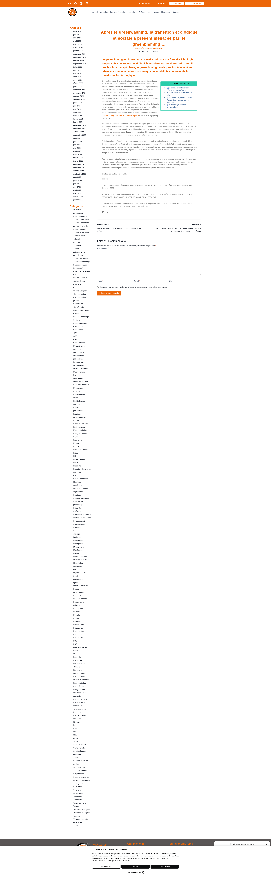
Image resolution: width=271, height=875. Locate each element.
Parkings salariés (80, 599)
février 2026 (78, 48)
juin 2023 (76, 145)
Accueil (95, 12)
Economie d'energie (81, 385)
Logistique (77, 537)
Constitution (78, 326)
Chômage (77, 284)
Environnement (157, 48)
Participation (78, 608)
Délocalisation (78, 346)
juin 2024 (76, 106)
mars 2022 (77, 193)
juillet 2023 (77, 142)
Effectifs (76, 391)
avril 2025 (77, 77)
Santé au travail (79, 745)
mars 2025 (77, 80)
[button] (267, 844)
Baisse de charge (80, 265)
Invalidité (76, 527)
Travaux (76, 816)
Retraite (76, 722)
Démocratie (77, 349)
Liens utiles (165, 12)
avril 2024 (77, 112)
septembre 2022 (79, 174)
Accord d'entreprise (81, 220)
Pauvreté (76, 612)
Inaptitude (77, 495)
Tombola (76, 806)
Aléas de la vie (79, 252)
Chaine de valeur (80, 278)
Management (78, 544)
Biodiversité (78, 268)
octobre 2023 (78, 132)
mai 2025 (77, 73)
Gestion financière (80, 479)
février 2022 (78, 197)
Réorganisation (79, 690)
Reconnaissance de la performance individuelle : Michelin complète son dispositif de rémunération (178, 228)
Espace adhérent (176, 3)
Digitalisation (78, 365)
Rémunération (78, 686)
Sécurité (76, 758)
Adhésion (77, 246)
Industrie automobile (81, 498)
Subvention (77, 787)
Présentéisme (78, 625)
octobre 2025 (78, 61)
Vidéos (156, 12)
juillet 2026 (77, 31)
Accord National (79, 229)
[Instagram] (81, 3)
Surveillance (78, 793)
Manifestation (78, 550)
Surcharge (77, 790)
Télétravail (77, 796)
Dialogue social (79, 362)
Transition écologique (81, 809)
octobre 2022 (78, 171)
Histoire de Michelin (81, 489)
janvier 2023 (78, 161)
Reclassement (79, 677)
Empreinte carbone (80, 424)
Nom (100, 281)
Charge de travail (80, 281)
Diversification (79, 372)
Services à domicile (81, 771)
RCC (75, 654)
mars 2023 (77, 155)
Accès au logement (80, 216)
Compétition (78, 304)
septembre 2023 (79, 135)
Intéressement (79, 521)
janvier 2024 (78, 122)
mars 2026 (77, 44)
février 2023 (78, 158)
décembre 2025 (79, 54)
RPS (75, 728)
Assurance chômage (81, 262)
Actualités (104, 12)
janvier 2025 (78, 86)
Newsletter (161, 3)
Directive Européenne (81, 369)
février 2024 (78, 119)
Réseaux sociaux (80, 699)
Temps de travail (79, 803)
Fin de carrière (79, 459)
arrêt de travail (79, 255)
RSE (75, 735)
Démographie (78, 352)
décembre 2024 (79, 90)
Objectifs (76, 570)
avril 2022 (77, 190)
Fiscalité (76, 463)
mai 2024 (77, 109)
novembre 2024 (79, 93)
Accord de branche (80, 226)
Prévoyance (78, 628)
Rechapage (77, 660)
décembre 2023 (79, 125)
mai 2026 (77, 38)
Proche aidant (78, 631)
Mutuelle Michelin (80, 560)
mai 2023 (77, 148)
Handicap (77, 482)
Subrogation (78, 784)
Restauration (78, 712)
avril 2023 (77, 151)
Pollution (76, 621)
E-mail (137, 281)
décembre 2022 (79, 164)
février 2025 (78, 83)
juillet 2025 (77, 67)
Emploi (76, 421)
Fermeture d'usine (80, 450)
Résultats (77, 719)
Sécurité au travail (80, 761)
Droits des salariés (80, 382)
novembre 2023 (79, 129)
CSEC (75, 339)
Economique (78, 388)
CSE (75, 336)
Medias (76, 553)
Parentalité (77, 596)
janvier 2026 (78, 51)
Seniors (76, 764)
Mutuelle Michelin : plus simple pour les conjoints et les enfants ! (119, 228)
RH (74, 725)
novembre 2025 (79, 57)
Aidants (76, 249)
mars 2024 (77, 116)
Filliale (75, 456)
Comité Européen (80, 291)
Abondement (78, 213)
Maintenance (78, 540)
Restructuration (79, 715)
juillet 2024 (77, 103)
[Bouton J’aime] (102, 212)
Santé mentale (79, 748)
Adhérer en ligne (144, 3)
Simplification (78, 774)
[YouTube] (69, 3)
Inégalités (77, 508)
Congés (76, 314)
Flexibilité (77, 466)
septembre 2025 (79, 64)
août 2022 (77, 177)
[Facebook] (75, 3)
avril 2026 (77, 41)
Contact (175, 12)
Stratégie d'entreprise (81, 780)
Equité (75, 437)
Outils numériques (80, 586)
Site (170, 281)
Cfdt (75, 275)
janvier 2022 (78, 200)
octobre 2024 (78, 96)
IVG (74, 531)
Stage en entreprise (81, 777)
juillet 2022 (77, 180)
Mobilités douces (80, 557)
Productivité (78, 638)
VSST (75, 826)
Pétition (76, 618)
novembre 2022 (79, 167)
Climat (147, 48)
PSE (75, 641)
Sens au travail (79, 767)
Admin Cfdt (145, 52)
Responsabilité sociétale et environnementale (80, 705)
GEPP (75, 476)
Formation (77, 472)
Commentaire (103, 248)
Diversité (76, 375)
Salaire (76, 738)
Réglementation (79, 683)
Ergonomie (77, 440)
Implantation (78, 492)
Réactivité (77, 657)
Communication (79, 294)
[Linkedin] (87, 3)
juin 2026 (76, 35)
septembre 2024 (79, 99)
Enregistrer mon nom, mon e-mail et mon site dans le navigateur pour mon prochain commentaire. (133, 287)
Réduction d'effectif (80, 680)
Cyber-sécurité (79, 343)
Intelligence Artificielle (82, 518)
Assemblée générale (81, 258)
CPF (75, 333)
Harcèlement (78, 485)
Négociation (78, 563)
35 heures (77, 210)
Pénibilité (77, 615)
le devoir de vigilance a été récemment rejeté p (120, 116)
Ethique (76, 443)
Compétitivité (78, 307)
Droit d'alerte (78, 378)
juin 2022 (76, 184)
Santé (75, 741)
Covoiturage (78, 330)
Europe (76, 446)
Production (77, 634)
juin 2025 (76, 70)
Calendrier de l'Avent (81, 271)
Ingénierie (77, 511)
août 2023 (77, 138)
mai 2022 (77, 187)
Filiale (75, 453)
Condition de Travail (81, 310)
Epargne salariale (80, 430)
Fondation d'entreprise (82, 469)
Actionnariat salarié (81, 232)
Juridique (77, 534)
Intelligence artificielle (82, 515)
